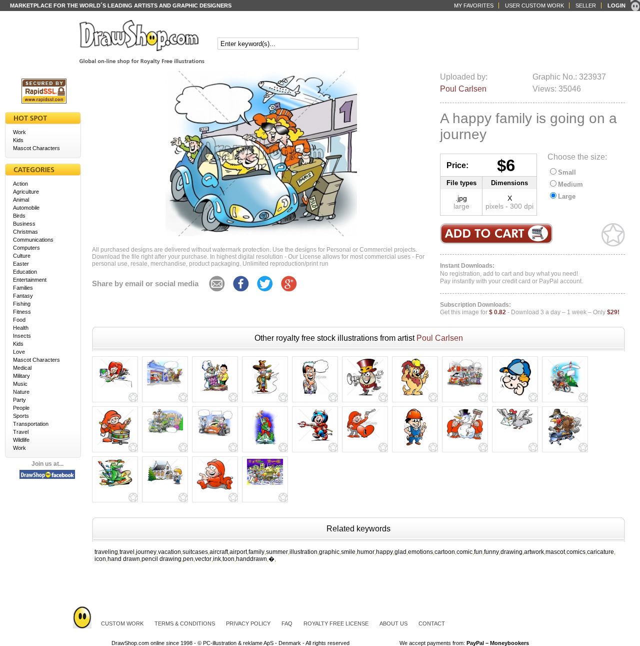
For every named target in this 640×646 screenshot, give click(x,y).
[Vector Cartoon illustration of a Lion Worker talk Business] (415, 395)
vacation (169, 551)
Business (24, 224)
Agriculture (26, 192)
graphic (329, 551)
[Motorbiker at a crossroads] (565, 395)
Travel (20, 432)
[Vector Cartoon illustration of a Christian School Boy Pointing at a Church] (165, 484)
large (462, 206)
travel (127, 551)
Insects (22, 336)
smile (348, 551)
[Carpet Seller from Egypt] (215, 395)
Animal (21, 200)
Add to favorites (613, 235)
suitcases (195, 551)
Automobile (26, 208)
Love (19, 352)
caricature (600, 551)
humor (365, 551)
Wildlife (21, 440)
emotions (420, 551)
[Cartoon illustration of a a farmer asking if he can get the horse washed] (165, 387)
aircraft (219, 551)
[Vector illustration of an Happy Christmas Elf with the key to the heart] (365, 437)
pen (188, 558)
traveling (106, 551)
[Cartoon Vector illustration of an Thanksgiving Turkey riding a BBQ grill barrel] (565, 445)
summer (277, 551)
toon (228, 558)
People (21, 408)
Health (20, 328)
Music (20, 384)
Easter (21, 264)
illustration (304, 551)
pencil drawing (162, 558)
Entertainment (29, 280)
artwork (534, 551)
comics (576, 551)
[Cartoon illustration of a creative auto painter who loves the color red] (465, 387)
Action (20, 184)
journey (146, 551)
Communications (33, 240)
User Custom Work (534, 6)
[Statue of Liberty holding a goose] (265, 445)
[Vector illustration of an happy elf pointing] (215, 489)
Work (19, 132)
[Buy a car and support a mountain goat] (215, 436)
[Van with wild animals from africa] (165, 433)
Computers (26, 248)
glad (400, 551)
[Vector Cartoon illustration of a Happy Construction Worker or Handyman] (415, 445)
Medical (22, 368)
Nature (21, 392)
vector (203, 558)
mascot (555, 551)
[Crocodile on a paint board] (115, 487)
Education (25, 272)
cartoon (444, 551)
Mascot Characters (36, 148)
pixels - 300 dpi (510, 206)
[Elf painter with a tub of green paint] (115, 387)
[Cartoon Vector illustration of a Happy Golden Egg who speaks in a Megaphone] (365, 395)
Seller (586, 6)
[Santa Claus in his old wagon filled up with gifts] (265, 484)
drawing (511, 551)
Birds (19, 216)
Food (19, 320)
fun (478, 551)
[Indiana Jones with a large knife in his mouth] (265, 395)
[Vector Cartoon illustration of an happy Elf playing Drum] (115, 445)
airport (238, 551)
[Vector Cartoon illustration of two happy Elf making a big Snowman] (465, 440)
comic (464, 551)
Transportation (30, 424)
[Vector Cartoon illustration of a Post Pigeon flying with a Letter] (515, 429)
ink (217, 558)
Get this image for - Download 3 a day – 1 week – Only (530, 308)
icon (100, 558)
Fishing (21, 304)
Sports (21, 416)
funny (491, 551)
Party (19, 400)
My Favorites (474, 6)
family (256, 551)
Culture (21, 256)
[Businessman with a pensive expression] (315, 395)
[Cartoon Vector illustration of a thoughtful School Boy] (515, 395)
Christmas (25, 232)
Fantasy (23, 296)
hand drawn (124, 558)
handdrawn (251, 558)
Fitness (22, 312)
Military (21, 376)
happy (384, 551)
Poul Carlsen (463, 89)
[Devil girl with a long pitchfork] (315, 441)
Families (23, 288)
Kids (18, 140)
